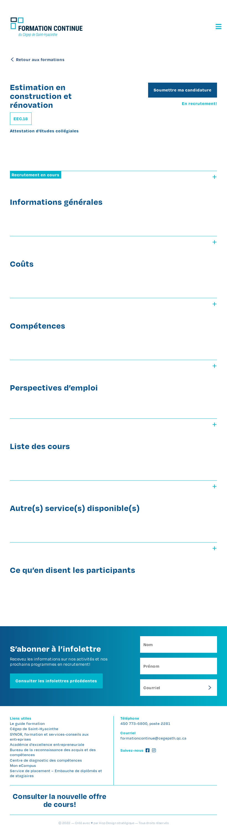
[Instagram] (154, 750)
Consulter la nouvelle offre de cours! (59, 800)
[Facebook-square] (148, 750)
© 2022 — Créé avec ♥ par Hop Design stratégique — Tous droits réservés (113, 823)
